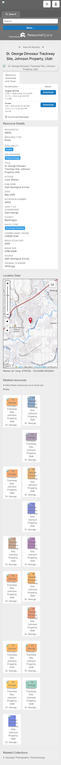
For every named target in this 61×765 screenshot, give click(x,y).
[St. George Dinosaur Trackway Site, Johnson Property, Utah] (30, 68)
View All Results (31, 47)
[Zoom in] (7, 283)
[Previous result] (19, 47)
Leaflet (20, 367)
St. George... (12, 425)
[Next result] (42, 47)
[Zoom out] (7, 314)
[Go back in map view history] (7, 330)
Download (48, 92)
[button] (30, 320)
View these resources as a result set (23, 385)
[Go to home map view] (7, 321)
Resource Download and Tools (10, 78)
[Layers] (52, 284)
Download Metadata (18, 117)
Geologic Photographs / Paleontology (24, 757)
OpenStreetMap (40, 367)
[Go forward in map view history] (7, 326)
